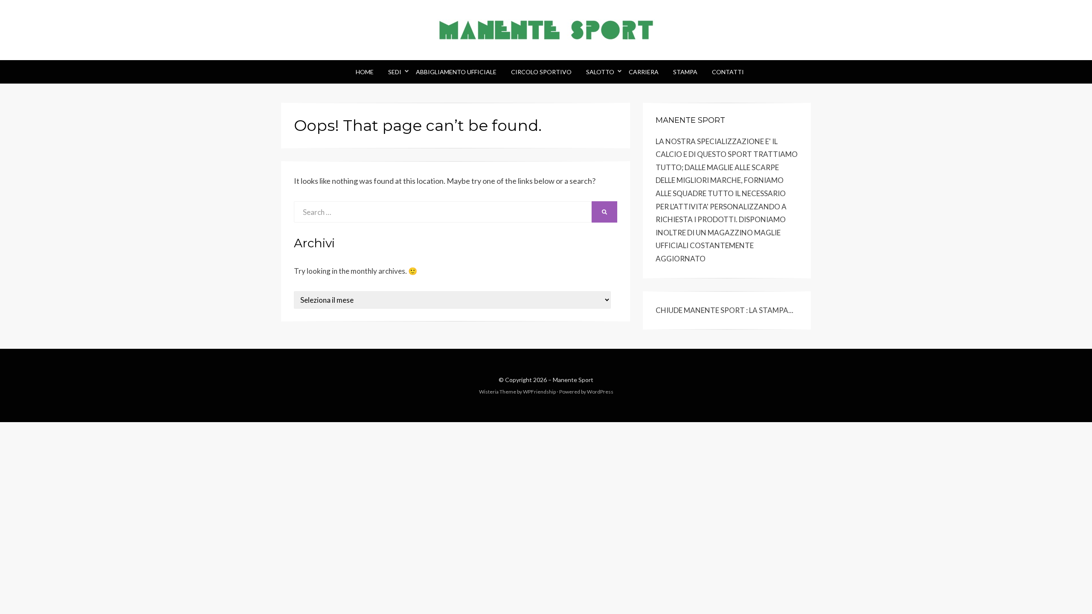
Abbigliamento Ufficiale (456, 71)
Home (365, 71)
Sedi (394, 71)
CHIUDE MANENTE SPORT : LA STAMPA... (724, 310)
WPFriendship (539, 391)
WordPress (600, 391)
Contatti (728, 71)
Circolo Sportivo (541, 71)
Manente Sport (573, 379)
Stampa (685, 71)
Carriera (644, 71)
